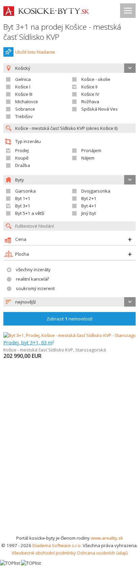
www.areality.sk (107, 538)
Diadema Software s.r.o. (57, 545)
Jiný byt (88, 213)
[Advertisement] (69, 461)
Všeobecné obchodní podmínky (43, 553)
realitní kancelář (32, 279)
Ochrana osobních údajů (102, 553)
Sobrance (25, 109)
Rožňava (90, 101)
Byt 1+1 (22, 198)
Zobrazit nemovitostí (69, 319)
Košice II (89, 87)
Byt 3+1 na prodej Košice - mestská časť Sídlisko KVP (62, 32)
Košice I (22, 87)
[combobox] (69, 302)
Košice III (23, 94)
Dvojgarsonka (95, 191)
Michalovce (26, 101)
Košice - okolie (95, 79)
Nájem (87, 158)
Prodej (22, 150)
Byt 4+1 (88, 206)
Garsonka (25, 191)
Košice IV (90, 94)
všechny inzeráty (33, 269)
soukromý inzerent (35, 288)
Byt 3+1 (22, 206)
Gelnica (23, 79)
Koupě (21, 158)
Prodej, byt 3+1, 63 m (28, 342)
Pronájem (91, 150)
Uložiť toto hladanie (35, 52)
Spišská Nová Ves (99, 109)
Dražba (22, 165)
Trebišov (24, 116)
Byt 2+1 (88, 198)
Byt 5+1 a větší (29, 213)
